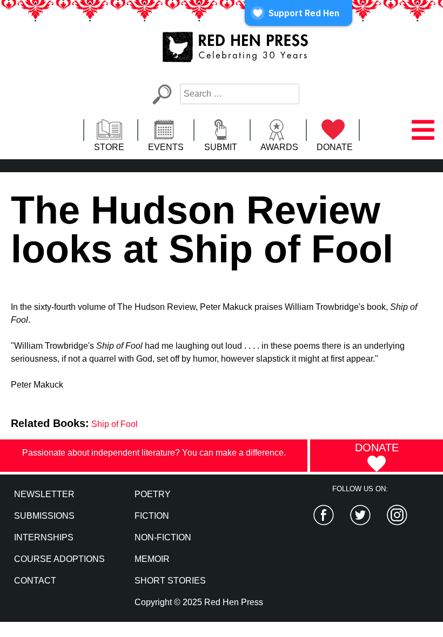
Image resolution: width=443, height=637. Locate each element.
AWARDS (279, 147)
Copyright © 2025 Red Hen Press (199, 602)
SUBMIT (220, 147)
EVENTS (166, 147)
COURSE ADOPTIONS (59, 559)
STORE (109, 147)
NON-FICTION (163, 537)
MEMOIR (152, 559)
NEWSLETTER (44, 494)
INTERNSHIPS (43, 537)
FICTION (152, 515)
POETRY (153, 494)
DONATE (335, 147)
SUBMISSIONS (44, 515)
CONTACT (35, 580)
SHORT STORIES (170, 580)
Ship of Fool (114, 424)
